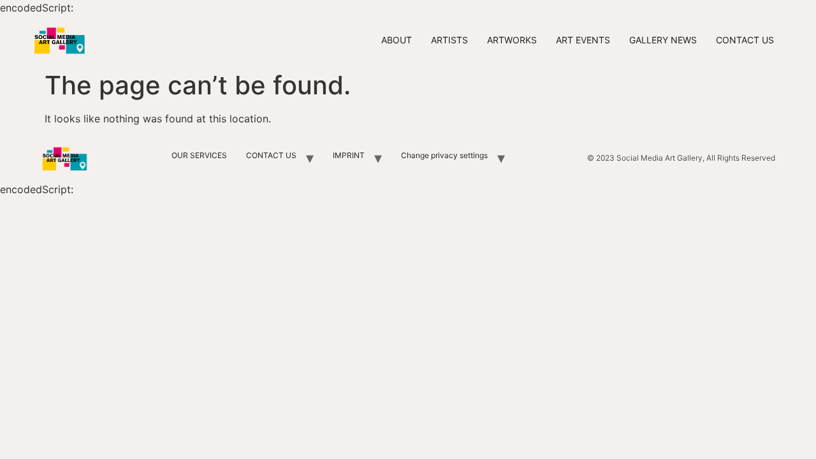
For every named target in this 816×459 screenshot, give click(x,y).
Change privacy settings (444, 155)
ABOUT (396, 39)
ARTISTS (449, 39)
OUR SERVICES (199, 155)
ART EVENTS (583, 39)
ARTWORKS (512, 39)
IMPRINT (349, 155)
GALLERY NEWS (663, 39)
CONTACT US (745, 39)
